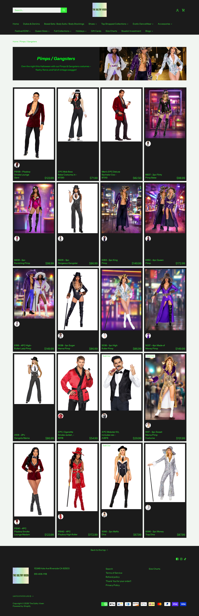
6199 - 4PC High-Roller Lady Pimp (23, 347)
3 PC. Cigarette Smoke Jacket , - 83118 (66, 435)
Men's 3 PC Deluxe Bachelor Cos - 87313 (111, 174)
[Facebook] (177, 558)
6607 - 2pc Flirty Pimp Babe (153, 176)
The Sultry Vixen (36, 603)
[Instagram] (181, 558)
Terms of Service (114, 572)
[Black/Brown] (60, 335)
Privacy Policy (113, 585)
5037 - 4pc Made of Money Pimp (155, 347)
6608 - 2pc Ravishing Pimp (22, 261)
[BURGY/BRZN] (60, 416)
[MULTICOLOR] (104, 416)
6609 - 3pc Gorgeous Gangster (68, 261)
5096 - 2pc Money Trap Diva (154, 533)
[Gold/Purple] (148, 425)
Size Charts (154, 568)
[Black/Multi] (148, 143)
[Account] (177, 10)
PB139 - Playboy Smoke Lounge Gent (22, 174)
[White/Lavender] (17, 324)
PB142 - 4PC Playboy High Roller (67, 533)
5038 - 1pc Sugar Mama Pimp (66, 347)
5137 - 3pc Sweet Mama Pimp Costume (153, 435)
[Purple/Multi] (104, 238)
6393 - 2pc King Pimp (110, 261)
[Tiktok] (185, 558)
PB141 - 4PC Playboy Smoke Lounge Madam (22, 531)
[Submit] (64, 10)
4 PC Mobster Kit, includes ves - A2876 (110, 435)
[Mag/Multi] (17, 238)
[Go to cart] (183, 10)
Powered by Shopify (22, 606)
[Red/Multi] (60, 516)
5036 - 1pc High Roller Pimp (110, 347)
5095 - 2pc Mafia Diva (110, 533)
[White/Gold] (104, 335)
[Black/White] (60, 238)
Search (109, 568)
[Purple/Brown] (148, 335)
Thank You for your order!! (118, 581)
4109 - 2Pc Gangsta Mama (22, 436)
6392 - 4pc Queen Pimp (154, 261)
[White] (148, 507)
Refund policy (113, 577)
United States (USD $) (22, 596)
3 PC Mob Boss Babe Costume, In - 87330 (67, 174)
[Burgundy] (17, 165)
